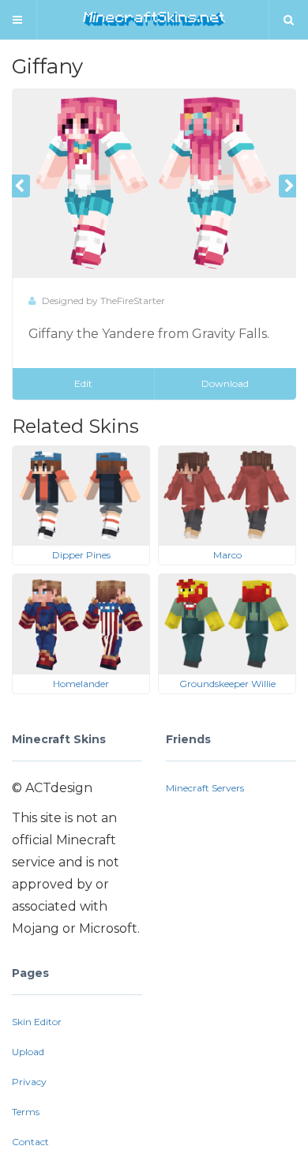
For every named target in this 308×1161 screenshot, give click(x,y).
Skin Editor (37, 1022)
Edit (83, 383)
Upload (28, 1052)
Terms (25, 1112)
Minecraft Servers (205, 788)
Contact (30, 1142)
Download (225, 383)
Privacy (29, 1082)
